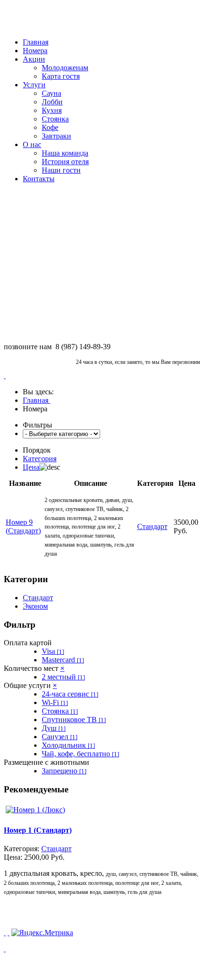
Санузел (59, 737)
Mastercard (63, 660)
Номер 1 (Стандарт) (38, 830)
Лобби (52, 102)
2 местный (63, 677)
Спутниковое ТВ (74, 719)
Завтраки (56, 136)
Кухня (52, 110)
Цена (31, 467)
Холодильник (68, 745)
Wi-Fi (55, 702)
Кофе (50, 127)
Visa (53, 651)
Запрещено (64, 771)
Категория (39, 459)
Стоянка (55, 119)
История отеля (65, 162)
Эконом (35, 606)
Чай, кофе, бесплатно (80, 754)
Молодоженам (65, 68)
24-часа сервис (70, 694)
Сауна (51, 93)
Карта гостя (61, 76)
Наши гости (61, 170)
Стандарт (38, 598)
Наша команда (65, 153)
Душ (53, 728)
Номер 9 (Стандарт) (23, 526)
